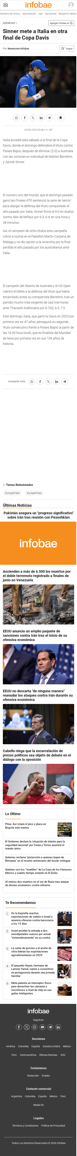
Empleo (46, 1075)
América (10, 1046)
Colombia (23, 1046)
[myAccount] (71, 5)
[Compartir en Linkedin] (41, 117)
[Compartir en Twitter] (33, 117)
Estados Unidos (51, 1046)
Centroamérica (28, 1055)
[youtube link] (42, 1027)
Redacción (33, 1075)
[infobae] (38, 5)
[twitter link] (27, 1027)
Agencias (9, 23)
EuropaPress (12, 493)
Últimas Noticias (48, 1055)
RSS (63, 1055)
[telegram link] (50, 1027)
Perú (14, 1055)
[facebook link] (19, 1027)
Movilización (26, 13)
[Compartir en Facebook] (24, 117)
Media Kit (38, 1104)
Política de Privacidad (53, 1125)
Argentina (16, 1096)
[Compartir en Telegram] (49, 117)
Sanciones (48, 13)
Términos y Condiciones (25, 1125)
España (36, 1046)
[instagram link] (34, 1027)
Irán (38, 13)
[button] (5, 5)
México (67, 1046)
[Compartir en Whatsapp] (16, 117)
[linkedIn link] (58, 1027)
